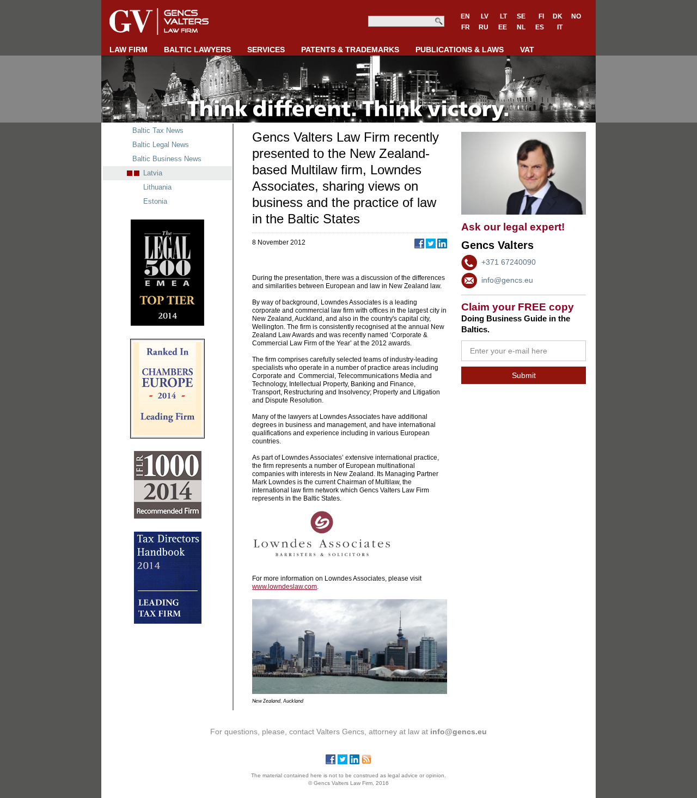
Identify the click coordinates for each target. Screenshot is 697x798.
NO (576, 16)
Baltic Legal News (160, 145)
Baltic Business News (166, 159)
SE (521, 16)
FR (465, 27)
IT (560, 27)
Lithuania (157, 187)
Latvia (152, 173)
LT (503, 16)
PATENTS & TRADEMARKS (350, 49)
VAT (527, 49)
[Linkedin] (354, 761)
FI (541, 16)
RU (483, 27)
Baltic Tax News (158, 130)
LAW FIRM (128, 49)
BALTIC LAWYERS (197, 49)
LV (484, 16)
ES (539, 27)
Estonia (155, 201)
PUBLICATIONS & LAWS (459, 49)
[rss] (366, 761)
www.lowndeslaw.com (284, 586)
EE (502, 27)
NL (521, 27)
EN (465, 16)
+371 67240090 (508, 262)
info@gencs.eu (507, 280)
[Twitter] (342, 761)
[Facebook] (330, 761)
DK (558, 16)
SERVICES (266, 49)
